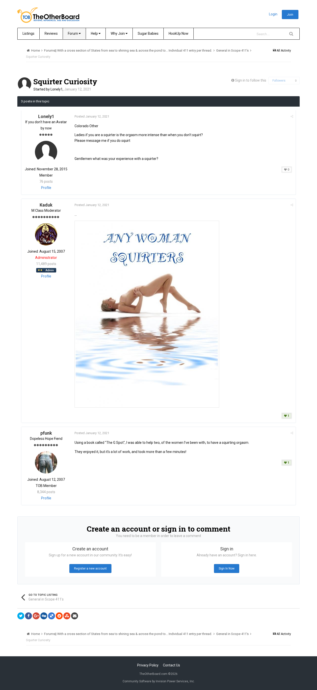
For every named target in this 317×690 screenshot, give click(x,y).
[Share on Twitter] (20, 615)
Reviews (51, 33)
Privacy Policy (147, 665)
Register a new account (90, 568)
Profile (46, 188)
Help (95, 33)
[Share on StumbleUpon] (66, 615)
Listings (28, 33)
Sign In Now (227, 568)
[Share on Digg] (43, 615)
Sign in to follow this (250, 80)
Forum (73, 33)
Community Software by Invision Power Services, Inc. (159, 681)
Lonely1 (57, 89)
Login (273, 14)
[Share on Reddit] (59, 615)
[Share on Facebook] (28, 615)
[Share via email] (74, 615)
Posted (92, 116)
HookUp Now (178, 33)
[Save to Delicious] (51, 615)
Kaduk (46, 205)
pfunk (46, 433)
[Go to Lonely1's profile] (24, 84)
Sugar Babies (148, 33)
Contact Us (171, 665)
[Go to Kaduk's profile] (46, 234)
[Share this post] (292, 116)
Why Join (118, 33)
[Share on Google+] (36, 615)
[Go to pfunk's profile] (46, 462)
